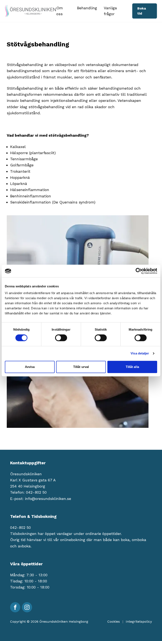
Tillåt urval (81, 367)
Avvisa (30, 367)
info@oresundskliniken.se (48, 498)
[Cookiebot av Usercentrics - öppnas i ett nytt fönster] (138, 271)
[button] (63, 11)
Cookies (113, 621)
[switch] (61, 337)
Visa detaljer (140, 353)
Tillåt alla (132, 367)
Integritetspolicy (139, 621)
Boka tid (141, 10)
